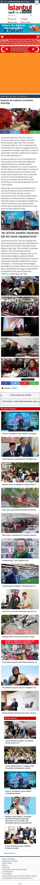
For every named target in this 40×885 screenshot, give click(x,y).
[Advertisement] (20, 73)
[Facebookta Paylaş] (4, 132)
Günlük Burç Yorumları (9, 861)
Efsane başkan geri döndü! (20, 395)
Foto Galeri (26, 22)
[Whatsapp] (35, 132)
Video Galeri (13, 22)
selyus (20, 883)
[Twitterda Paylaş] (15, 132)
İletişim (25, 19)
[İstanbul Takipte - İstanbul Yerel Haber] (20, 8)
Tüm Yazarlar (6, 874)
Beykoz (14, 388)
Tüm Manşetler (7, 872)
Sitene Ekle (6, 867)
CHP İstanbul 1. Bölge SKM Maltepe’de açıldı (19, 401)
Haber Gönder (7, 863)
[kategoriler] (38, 37)
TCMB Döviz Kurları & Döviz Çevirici (14, 869)
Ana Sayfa (12, 19)
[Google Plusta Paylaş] (25, 132)
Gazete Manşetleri (8, 859)
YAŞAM (14, 96)
